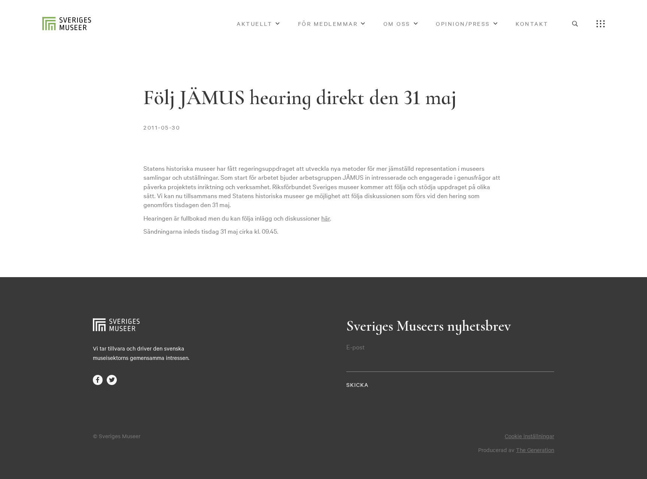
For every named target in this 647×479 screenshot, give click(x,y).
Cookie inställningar (529, 436)
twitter (112, 380)
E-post (355, 347)
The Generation (535, 450)
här (325, 217)
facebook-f (98, 380)
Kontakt (532, 23)
